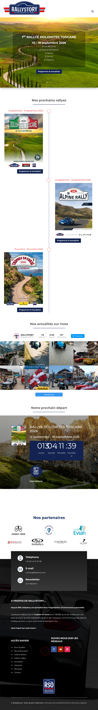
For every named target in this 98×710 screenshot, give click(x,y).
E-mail (29, 568)
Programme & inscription (49, 61)
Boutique (18, 669)
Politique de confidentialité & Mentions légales (66, 703)
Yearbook (18, 665)
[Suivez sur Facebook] (54, 649)
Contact (17, 673)
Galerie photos (20, 655)
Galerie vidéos (20, 658)
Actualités (18, 662)
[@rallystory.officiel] (16, 336)
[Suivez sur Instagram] (67, 649)
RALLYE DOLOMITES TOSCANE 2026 (56, 429)
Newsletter (33, 579)
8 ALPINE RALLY (49, 37)
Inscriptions (36, 481)
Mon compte (19, 647)
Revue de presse (21, 651)
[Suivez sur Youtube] (60, 649)
